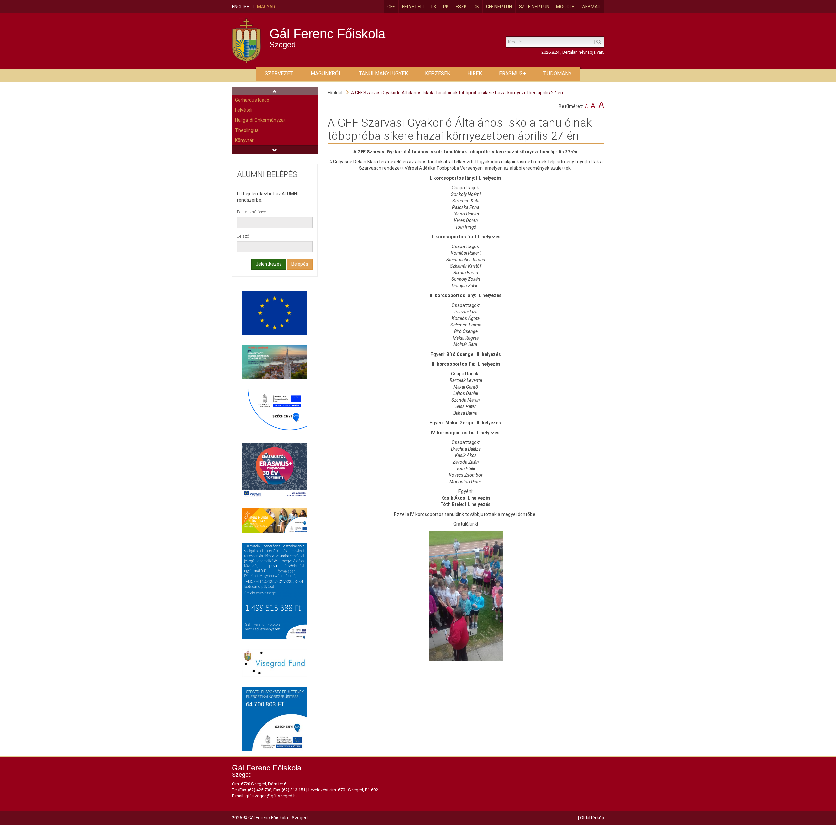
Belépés (299, 264)
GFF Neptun (499, 6)
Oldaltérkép (592, 817)
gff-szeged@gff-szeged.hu (271, 795)
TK (433, 6)
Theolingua (247, 130)
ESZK (461, 6)
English (240, 6)
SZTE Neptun (534, 6)
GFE (391, 6)
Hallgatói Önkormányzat (260, 120)
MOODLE (565, 6)
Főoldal (335, 92)
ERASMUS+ (512, 74)
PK (446, 6)
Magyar (266, 6)
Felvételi (413, 6)
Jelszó (243, 236)
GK (476, 6)
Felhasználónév (251, 211)
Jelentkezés (269, 264)
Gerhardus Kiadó (252, 100)
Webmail (591, 6)
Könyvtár (244, 140)
